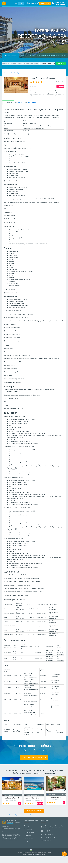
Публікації (35, 3)
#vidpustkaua (47, 840)
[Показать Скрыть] (64, 853)
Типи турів (27, 826)
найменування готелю (29, 61)
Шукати (61, 63)
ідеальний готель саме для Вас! (55, 55)
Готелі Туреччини (29, 832)
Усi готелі (34, 810)
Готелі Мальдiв (28, 838)
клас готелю (42, 61)
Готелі (21, 3)
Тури (15, 3)
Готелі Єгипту (28, 829)
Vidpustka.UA (34, 854)
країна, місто (5, 61)
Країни (27, 3)
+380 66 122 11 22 (60, 4)
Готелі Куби (27, 835)
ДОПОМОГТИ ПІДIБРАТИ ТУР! (34, 758)
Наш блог (26, 842)
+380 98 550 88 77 (60, 2)
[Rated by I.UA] (34, 850)
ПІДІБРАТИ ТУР (45, 3)
